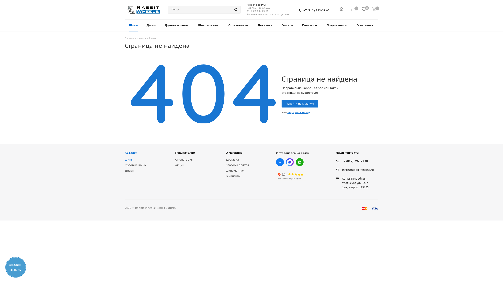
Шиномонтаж (235, 170)
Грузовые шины (135, 165)
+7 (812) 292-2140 (316, 10)
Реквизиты (233, 176)
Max (290, 162)
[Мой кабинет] (341, 9)
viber (300, 162)
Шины (129, 159)
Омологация (184, 159)
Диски (129, 170)
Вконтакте (280, 162)
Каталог (131, 152)
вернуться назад (298, 112)
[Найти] (236, 10)
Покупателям (185, 152)
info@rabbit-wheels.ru (358, 170)
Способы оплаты (237, 165)
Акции (179, 165)
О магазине (234, 152)
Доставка (232, 159)
